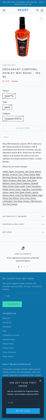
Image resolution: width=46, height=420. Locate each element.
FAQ (4, 331)
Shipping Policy (9, 339)
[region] (23, 254)
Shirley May (9, 65)
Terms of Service (9, 352)
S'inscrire (12, 304)
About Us (6, 318)
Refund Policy (8, 344)
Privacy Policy (8, 348)
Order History (8, 356)
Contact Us (7, 322)
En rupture (23, 128)
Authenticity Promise (11, 335)
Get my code (23, 411)
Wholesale (7, 327)
